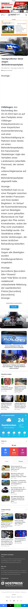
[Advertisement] (14, 91)
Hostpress (14, 594)
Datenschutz (19, 596)
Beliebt (6, 461)
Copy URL (14, 306)
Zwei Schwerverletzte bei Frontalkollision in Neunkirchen (20, 540)
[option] (14, 320)
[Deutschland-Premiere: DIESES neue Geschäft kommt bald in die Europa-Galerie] (21, 381)
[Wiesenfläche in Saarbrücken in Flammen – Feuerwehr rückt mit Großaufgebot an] (6, 482)
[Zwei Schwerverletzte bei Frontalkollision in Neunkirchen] (21, 533)
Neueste (21, 461)
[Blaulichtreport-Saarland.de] (14, 15)
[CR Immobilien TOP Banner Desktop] (14, 7)
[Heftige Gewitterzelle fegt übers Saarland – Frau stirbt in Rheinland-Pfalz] (7, 398)
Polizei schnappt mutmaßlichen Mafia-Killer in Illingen (20, 522)
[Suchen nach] (26, 15)
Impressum (13, 596)
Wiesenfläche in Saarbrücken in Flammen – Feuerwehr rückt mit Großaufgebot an (18, 482)
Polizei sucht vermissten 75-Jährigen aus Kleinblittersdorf (7, 388)
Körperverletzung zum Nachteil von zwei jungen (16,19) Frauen (6, 524)
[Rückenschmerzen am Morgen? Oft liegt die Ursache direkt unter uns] (6, 468)
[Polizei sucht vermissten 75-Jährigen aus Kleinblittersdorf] (7, 381)
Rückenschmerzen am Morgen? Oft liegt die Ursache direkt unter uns (18, 468)
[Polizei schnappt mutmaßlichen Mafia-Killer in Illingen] (21, 516)
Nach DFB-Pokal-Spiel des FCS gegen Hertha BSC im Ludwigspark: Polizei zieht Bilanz (13, 324)
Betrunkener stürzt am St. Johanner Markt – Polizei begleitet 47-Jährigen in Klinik (18, 475)
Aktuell (6, 318)
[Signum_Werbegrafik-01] (14, 27)
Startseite (8, 596)
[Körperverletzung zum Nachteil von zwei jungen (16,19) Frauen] (7, 517)
